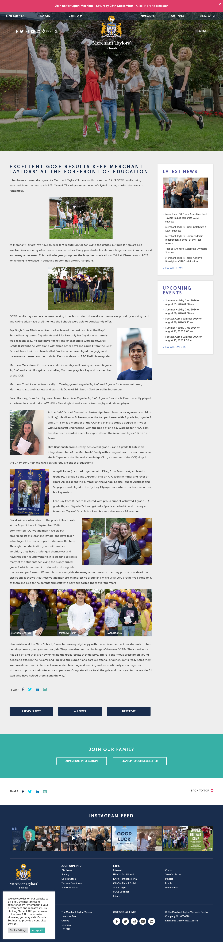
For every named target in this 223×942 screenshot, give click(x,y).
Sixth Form (75, 16)
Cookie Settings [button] (18, 930)
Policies (169, 879)
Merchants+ (208, 16)
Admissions (148, 16)
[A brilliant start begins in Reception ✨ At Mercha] (150, 838)
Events (168, 883)
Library (117, 896)
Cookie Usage (68, 879)
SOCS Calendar (121, 891)
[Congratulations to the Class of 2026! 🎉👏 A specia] (73, 838)
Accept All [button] (37, 930)
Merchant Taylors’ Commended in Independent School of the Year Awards (184, 240)
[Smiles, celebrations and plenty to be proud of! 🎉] (47, 838)
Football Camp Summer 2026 (182, 318)
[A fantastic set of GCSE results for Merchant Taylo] (99, 838)
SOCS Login (119, 887)
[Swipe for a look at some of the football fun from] (201, 838)
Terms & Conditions (71, 883)
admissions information (82, 761)
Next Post (128, 711)
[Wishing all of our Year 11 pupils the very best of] (124, 838)
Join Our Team (173, 874)
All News (80, 711)
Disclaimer (66, 870)
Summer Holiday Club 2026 (181, 300)
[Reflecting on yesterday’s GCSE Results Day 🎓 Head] (22, 838)
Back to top (200, 790)
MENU (202, 31)
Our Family (177, 16)
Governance (171, 887)
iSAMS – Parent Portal (124, 883)
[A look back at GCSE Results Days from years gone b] (175, 838)
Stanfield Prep (15, 16)
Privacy (65, 874)
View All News (173, 268)
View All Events (174, 347)
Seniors (45, 16)
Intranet (117, 870)
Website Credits (69, 887)
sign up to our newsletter (140, 761)
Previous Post (31, 711)
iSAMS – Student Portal (125, 879)
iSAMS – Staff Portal (123, 874)
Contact (169, 870)
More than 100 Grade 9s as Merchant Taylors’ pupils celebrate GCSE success (186, 218)
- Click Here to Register (151, 5)
